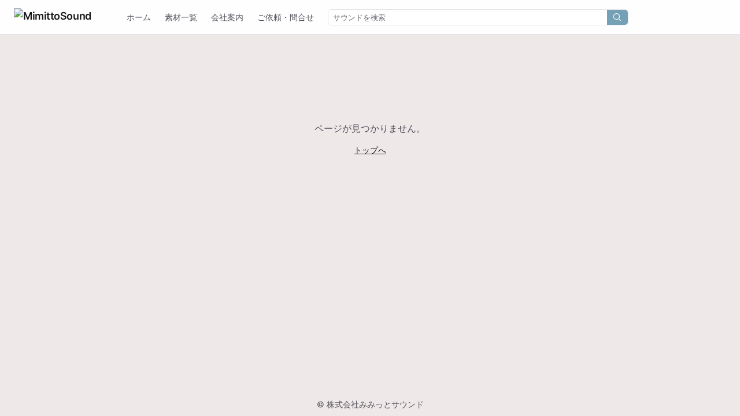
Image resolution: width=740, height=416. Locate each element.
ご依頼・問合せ (285, 17)
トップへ (370, 150)
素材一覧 (181, 17)
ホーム (139, 17)
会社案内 (227, 17)
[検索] (617, 17)
